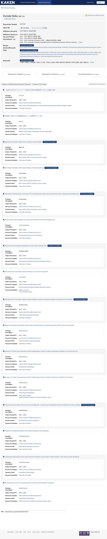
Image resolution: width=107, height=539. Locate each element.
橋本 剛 (21, 121)
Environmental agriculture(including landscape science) (85, 47)
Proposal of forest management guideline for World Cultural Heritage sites (25, 245)
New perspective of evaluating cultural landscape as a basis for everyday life (26, 271)
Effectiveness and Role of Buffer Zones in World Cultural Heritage (23, 142)
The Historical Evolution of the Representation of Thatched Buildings (24, 168)
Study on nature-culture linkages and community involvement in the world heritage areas (30, 219)
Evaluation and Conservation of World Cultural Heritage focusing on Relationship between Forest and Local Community (39, 299)
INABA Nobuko (23, 357)
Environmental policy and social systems (53, 54)
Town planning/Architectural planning (51, 56)
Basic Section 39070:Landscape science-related (33, 47)
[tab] (19, 74)
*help (102, 15)
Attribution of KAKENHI (47, 532)
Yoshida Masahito (24, 225)
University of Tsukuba (25, 108)
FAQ (25, 532)
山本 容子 (21, 95)
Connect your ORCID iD (94, 15)
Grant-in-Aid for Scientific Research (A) (30, 128)
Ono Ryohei (22, 277)
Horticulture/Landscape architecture (58, 47)
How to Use (90, 2)
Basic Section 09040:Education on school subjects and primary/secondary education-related (45, 105)
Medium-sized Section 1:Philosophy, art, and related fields (52, 52)
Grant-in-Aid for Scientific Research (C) (30, 154)
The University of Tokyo (25, 292)
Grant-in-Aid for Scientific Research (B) (30, 103)
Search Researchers (44, 2)
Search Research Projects (27, 2)
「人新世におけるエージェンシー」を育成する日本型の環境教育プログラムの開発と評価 (30, 90)
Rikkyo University (24, 290)
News (29, 532)
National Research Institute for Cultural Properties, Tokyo (35, 397)
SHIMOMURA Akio (24, 436)
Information (11, 532)
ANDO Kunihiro (23, 331)
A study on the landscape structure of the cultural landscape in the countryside (27, 431)
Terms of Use (36, 532)
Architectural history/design (27, 52)
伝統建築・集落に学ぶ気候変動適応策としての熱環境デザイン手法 (23, 116)
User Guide (18, 532)
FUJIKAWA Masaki (24, 462)
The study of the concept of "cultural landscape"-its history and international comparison (29, 483)
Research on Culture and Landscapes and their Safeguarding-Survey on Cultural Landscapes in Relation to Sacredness (39, 377)
